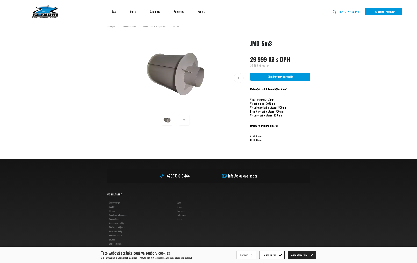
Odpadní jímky (114, 219)
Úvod (113, 12)
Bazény (112, 239)
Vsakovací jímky (115, 231)
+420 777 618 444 (348, 11)
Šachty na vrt (114, 202)
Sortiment (155, 12)
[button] (239, 78)
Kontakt (202, 12)
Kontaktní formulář (385, 11)
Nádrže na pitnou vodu (118, 215)
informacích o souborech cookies (120, 257)
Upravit (244, 255)
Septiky (112, 207)
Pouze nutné (269, 255)
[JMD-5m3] (175, 74)
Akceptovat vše (299, 255)
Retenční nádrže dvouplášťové (154, 26)
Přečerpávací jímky (116, 227)
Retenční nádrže (129, 26)
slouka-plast (111, 26)
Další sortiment (115, 243)
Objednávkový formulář (280, 77)
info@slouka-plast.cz (242, 176)
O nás (133, 12)
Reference (179, 12)
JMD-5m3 (176, 26)
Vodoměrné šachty (116, 223)
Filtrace (112, 211)
